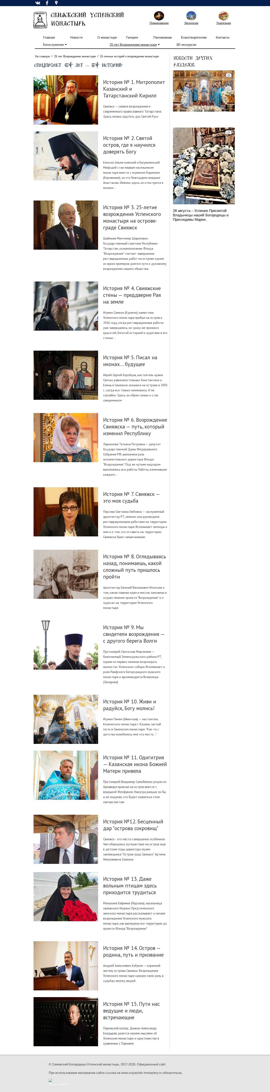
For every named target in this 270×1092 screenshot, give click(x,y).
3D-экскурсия (186, 44)
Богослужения (53, 44)
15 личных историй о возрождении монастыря (129, 56)
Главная (49, 37)
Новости (76, 37)
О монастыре (107, 37)
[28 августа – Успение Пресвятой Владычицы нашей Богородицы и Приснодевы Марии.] (204, 166)
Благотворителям (194, 37)
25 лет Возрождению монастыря (133, 44)
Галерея (132, 37)
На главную (42, 56)
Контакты (223, 37)
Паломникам (162, 37)
